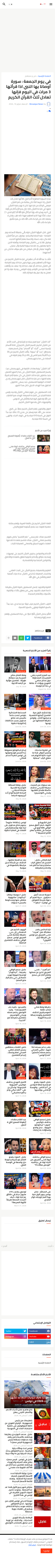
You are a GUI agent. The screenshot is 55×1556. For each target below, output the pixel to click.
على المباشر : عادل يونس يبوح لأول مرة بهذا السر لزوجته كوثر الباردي (41, 1195)
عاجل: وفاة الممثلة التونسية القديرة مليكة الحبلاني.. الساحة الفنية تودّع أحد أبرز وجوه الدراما (15, 790)
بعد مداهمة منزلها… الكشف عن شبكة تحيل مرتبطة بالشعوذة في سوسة (15, 864)
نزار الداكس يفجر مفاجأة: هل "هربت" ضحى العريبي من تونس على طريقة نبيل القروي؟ (40, 934)
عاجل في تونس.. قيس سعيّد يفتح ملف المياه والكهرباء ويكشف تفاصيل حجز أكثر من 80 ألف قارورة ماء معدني (19, 1463)
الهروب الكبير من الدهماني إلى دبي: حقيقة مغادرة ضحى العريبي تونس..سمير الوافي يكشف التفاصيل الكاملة (15, 936)
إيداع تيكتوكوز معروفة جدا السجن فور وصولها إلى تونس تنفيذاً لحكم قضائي (15, 754)
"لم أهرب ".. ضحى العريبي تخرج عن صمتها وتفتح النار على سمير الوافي (40, 973)
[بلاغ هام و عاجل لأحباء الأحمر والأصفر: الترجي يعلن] (42, 1413)
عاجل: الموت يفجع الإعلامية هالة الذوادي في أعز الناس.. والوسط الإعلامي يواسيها (40, 1086)
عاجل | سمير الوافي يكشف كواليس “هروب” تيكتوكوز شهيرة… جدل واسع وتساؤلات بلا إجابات (42, 1125)
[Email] (15, 638)
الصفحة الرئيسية (44, 76)
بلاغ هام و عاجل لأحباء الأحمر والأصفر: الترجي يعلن (19, 1411)
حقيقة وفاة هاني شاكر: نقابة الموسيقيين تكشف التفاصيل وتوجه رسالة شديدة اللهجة (40, 1012)
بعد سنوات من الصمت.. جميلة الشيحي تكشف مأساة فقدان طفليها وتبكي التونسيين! (40, 789)
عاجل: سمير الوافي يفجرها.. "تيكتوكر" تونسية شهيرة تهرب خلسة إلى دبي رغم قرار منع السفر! (16, 975)
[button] (51, 4)
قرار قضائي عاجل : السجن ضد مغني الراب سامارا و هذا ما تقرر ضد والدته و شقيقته (40, 864)
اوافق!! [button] (46, 1551)
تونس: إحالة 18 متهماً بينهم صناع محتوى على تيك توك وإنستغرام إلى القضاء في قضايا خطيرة (15, 826)
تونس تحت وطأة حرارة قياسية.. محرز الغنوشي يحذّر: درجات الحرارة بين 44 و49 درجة (19, 1451)
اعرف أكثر (32, 1545)
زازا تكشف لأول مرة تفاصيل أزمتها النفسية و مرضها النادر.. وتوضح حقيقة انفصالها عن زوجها (40, 718)
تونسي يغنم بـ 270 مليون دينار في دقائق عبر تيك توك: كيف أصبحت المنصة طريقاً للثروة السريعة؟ (16, 1197)
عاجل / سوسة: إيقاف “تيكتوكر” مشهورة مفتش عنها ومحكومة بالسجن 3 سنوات (15, 898)
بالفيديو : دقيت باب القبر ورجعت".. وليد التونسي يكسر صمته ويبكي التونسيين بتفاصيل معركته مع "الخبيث (16, 1014)
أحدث (50, 1246)
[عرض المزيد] (8, 638)
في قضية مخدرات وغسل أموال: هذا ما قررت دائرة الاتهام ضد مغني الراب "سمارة (41, 754)
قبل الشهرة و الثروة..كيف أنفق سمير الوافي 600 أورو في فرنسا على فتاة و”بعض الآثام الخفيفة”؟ (40, 827)
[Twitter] (27, 638)
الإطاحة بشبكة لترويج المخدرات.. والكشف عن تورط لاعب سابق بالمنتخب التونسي (18, 1520)
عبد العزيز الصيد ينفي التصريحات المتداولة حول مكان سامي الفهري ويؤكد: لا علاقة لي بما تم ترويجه (40, 680)
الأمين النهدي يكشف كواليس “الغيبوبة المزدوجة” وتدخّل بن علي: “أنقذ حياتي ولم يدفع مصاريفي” (16, 1087)
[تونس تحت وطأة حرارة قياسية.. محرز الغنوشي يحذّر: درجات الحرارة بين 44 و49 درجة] (42, 1452)
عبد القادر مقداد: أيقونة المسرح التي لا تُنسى (21, 437)
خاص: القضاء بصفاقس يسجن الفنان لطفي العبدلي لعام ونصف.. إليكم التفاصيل (15, 1051)
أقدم (5, 1246)
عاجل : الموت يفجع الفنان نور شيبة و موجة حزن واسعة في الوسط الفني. (15, 1161)
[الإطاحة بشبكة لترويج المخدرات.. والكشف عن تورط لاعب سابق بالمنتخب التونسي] (42, 1521)
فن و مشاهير (30, 76)
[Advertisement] (27, 39)
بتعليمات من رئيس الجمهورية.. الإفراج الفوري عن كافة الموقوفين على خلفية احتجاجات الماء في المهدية (18, 1424)
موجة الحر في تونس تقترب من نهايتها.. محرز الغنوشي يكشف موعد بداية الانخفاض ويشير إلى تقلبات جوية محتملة (18, 1506)
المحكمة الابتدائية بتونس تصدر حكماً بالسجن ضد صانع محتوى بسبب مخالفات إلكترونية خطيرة (15, 718)
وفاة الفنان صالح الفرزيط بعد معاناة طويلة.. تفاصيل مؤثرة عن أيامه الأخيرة (16, 679)
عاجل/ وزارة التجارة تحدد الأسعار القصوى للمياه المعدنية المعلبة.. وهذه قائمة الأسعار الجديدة (20, 1477)
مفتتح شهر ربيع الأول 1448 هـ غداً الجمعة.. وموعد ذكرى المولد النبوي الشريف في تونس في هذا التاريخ (18, 1491)
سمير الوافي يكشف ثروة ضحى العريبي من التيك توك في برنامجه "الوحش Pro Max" (22, 448)
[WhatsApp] (21, 638)
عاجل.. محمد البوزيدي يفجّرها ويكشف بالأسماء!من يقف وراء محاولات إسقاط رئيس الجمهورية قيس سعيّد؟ (18, 1438)
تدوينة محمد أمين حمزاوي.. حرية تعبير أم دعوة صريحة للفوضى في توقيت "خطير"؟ (40, 898)
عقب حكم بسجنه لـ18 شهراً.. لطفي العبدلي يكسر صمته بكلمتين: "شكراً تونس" (41, 1051)
